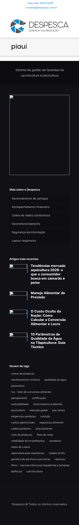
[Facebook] (34, 13)
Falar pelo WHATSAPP (40, 3)
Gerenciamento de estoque (30, 198)
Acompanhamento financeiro (31, 207)
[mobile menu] (73, 24)
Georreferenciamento (26, 223)
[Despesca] (39, 26)
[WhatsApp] (28, 13)
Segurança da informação (28, 232)
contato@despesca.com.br (41, 7)
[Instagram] (45, 13)
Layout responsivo (24, 240)
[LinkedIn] (39, 13)
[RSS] (50, 13)
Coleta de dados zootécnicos (31, 215)
